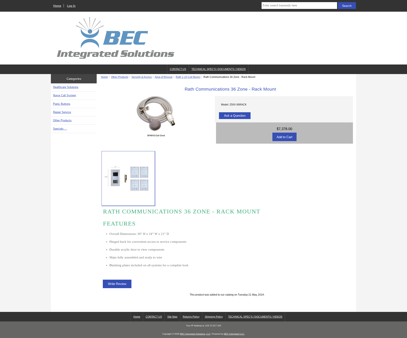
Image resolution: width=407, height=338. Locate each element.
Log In (71, 5)
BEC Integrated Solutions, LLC (195, 334)
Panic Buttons (61, 103)
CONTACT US (178, 69)
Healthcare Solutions (65, 87)
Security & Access (141, 77)
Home (57, 5)
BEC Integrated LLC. (234, 334)
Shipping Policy (214, 316)
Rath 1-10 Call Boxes (188, 77)
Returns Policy (191, 316)
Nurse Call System (64, 95)
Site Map (172, 316)
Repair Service (62, 112)
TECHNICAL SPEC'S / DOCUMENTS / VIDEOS (218, 69)
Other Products (119, 77)
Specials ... (60, 128)
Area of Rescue (164, 77)
